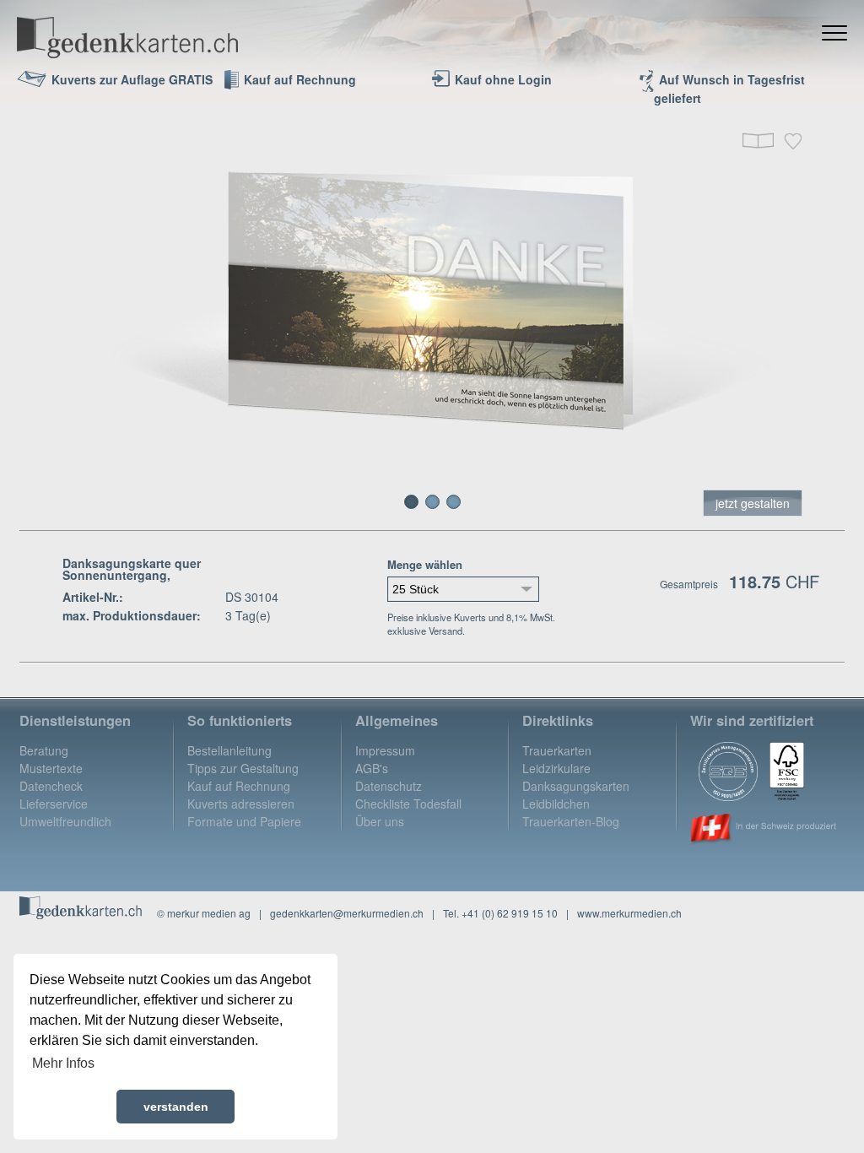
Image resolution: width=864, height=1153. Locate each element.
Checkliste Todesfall (408, 803)
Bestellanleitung (229, 750)
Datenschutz (388, 785)
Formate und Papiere (244, 821)
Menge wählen (424, 564)
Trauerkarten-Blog (570, 821)
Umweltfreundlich (65, 821)
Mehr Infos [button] (63, 1063)
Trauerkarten (556, 750)
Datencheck (51, 785)
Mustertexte (51, 768)
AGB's (371, 768)
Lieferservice (53, 803)
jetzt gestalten (753, 503)
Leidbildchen (556, 803)
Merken (793, 141)
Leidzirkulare (556, 768)
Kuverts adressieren (240, 803)
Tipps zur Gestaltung (243, 768)
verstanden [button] (175, 1106)
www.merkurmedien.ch (629, 913)
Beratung (43, 750)
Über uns (379, 821)
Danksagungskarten (575, 785)
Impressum (385, 750)
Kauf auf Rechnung (238, 785)
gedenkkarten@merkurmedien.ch (347, 913)
